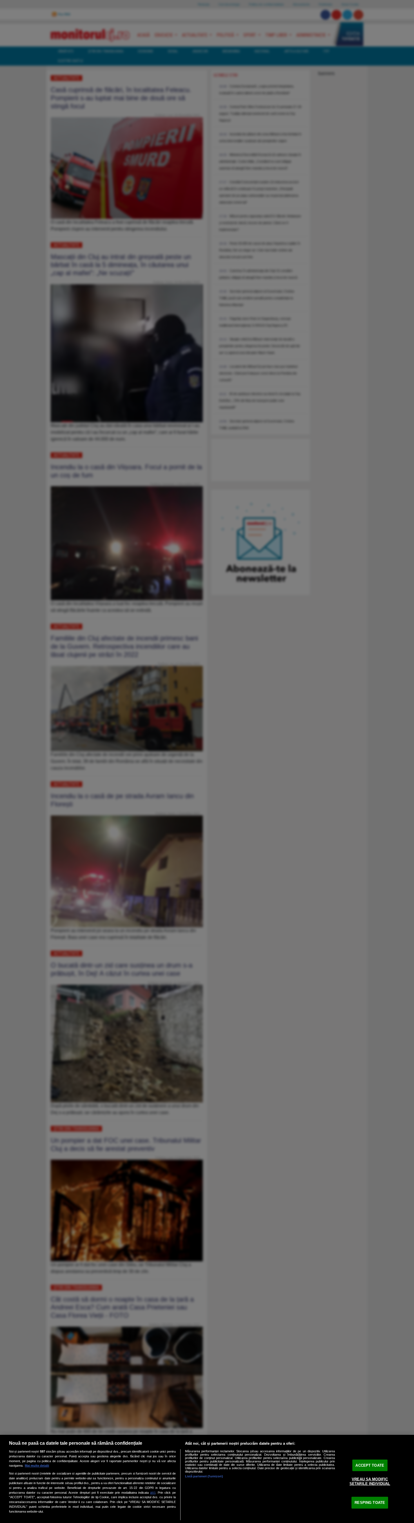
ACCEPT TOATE (369, 1465)
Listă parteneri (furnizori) (204, 1476)
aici (152, 1493)
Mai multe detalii (37, 1465)
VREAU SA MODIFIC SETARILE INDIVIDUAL (370, 1481)
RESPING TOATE (370, 1502)
